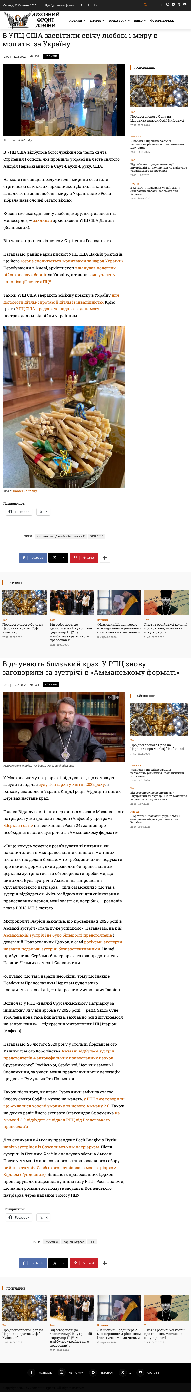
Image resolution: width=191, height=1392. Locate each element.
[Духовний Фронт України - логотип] (31, 20)
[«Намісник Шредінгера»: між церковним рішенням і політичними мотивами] (119, 602)
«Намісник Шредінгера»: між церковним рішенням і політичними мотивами (157, 144)
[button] (146, 5)
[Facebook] (162, 4)
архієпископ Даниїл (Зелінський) (61, 536)
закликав (42, 220)
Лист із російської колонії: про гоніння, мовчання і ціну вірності (165, 628)
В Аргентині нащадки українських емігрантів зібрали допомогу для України (155, 191)
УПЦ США (96, 536)
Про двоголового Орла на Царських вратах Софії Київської (157, 118)
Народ (134, 183)
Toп (133, 111)
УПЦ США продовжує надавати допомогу (57, 308)
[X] (179, 4)
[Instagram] (168, 4)
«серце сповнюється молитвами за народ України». (72, 260)
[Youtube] (185, 4)
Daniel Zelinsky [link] (25, 491)
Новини (51, 56)
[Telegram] (173, 4)
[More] (105, 558)
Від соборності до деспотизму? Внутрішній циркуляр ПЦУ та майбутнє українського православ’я (158, 167)
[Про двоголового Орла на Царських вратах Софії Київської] (159, 91)
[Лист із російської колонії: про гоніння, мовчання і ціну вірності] (166, 602)
